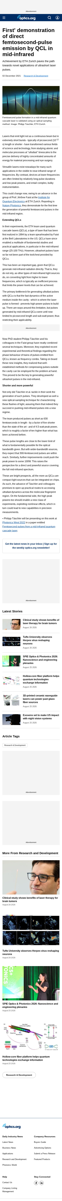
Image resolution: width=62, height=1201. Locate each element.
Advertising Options (42, 1148)
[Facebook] (36, 1183)
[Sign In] (57, 17)
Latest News (7, 1142)
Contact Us (7, 1182)
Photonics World (9, 1165)
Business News (9, 1148)
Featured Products (42, 1159)
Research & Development (36, 76)
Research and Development (14, 1159)
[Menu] (3, 18)
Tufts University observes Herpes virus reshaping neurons (37, 640)
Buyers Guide (40, 1142)
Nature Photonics (11, 205)
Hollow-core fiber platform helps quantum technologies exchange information (41, 679)
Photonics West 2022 (13, 522)
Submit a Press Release (44, 1153)
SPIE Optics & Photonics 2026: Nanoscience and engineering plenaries (40, 659)
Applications (7, 1153)
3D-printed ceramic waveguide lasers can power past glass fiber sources (40, 699)
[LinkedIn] (41, 1183)
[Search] (49, 17)
